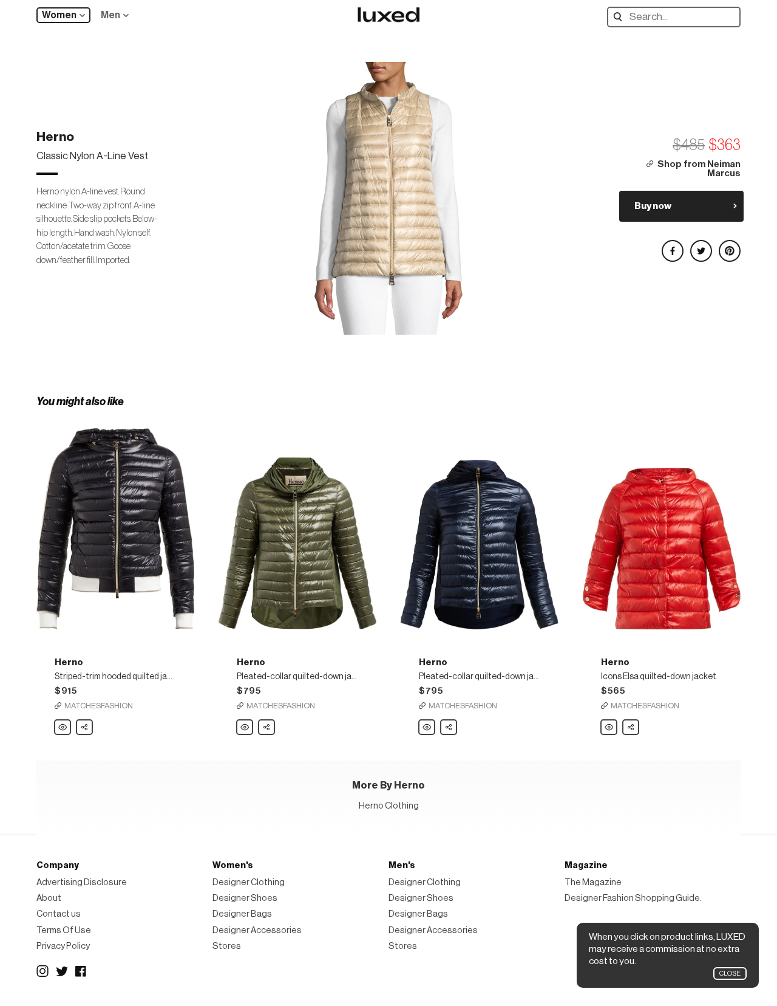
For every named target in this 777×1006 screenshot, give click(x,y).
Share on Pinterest (729, 245)
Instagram (42, 971)
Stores (226, 946)
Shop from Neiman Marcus (699, 169)
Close (730, 973)
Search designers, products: (620, 16)
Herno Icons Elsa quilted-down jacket (609, 727)
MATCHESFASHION (98, 706)
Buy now (652, 206)
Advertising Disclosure (81, 882)
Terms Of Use (63, 930)
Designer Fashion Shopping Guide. (633, 898)
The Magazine (593, 882)
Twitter (62, 971)
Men (110, 15)
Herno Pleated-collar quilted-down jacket (245, 727)
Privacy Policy (63, 946)
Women (59, 15)
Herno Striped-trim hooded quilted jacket (63, 727)
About (48, 898)
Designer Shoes (244, 898)
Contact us (58, 914)
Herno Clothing (389, 805)
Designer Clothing (248, 882)
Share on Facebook (672, 245)
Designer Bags (242, 914)
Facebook (81, 971)
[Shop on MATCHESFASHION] (115, 523)
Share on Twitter (700, 245)
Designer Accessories (257, 930)
